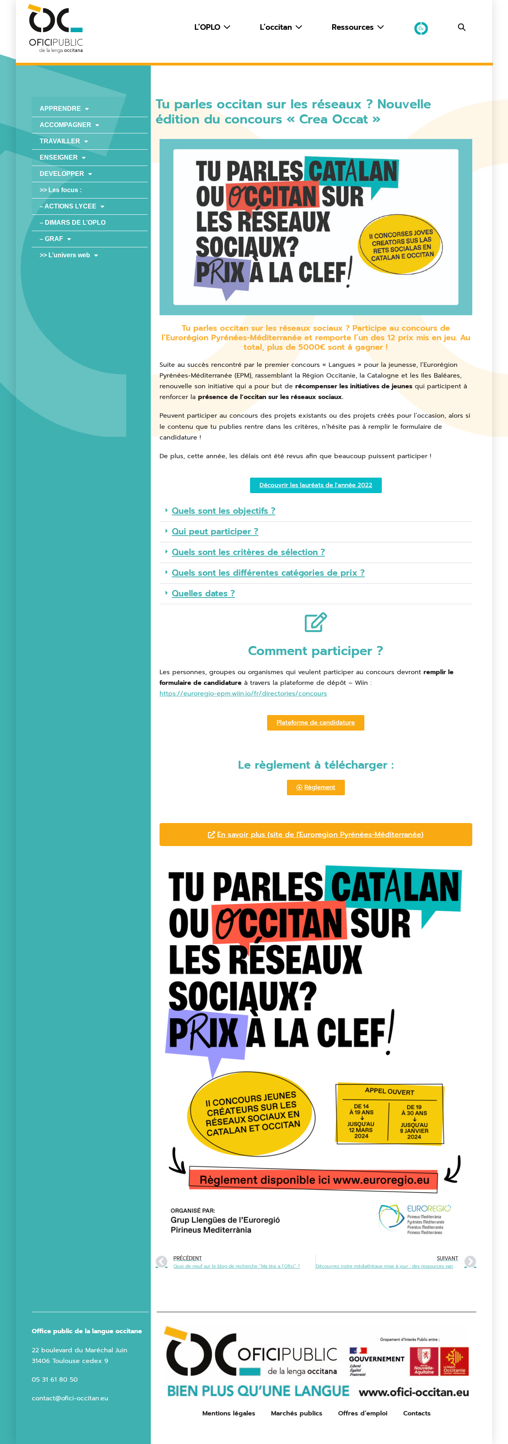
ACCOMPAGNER (65, 124)
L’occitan (277, 27)
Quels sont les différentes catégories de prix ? (268, 573)
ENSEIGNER (59, 157)
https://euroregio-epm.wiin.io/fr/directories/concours (243, 693)
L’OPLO (208, 27)
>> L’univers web (65, 255)
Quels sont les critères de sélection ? (248, 552)
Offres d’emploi (362, 1413)
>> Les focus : (61, 190)
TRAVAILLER (60, 141)
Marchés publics (296, 1413)
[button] (461, 27)
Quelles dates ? (203, 593)
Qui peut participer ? (215, 531)
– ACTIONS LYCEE (68, 206)
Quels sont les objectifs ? (223, 511)
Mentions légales (228, 1413)
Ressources (354, 27)
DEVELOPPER (62, 173)
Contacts (417, 1413)
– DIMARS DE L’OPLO (73, 222)
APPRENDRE (60, 108)
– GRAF (51, 238)
